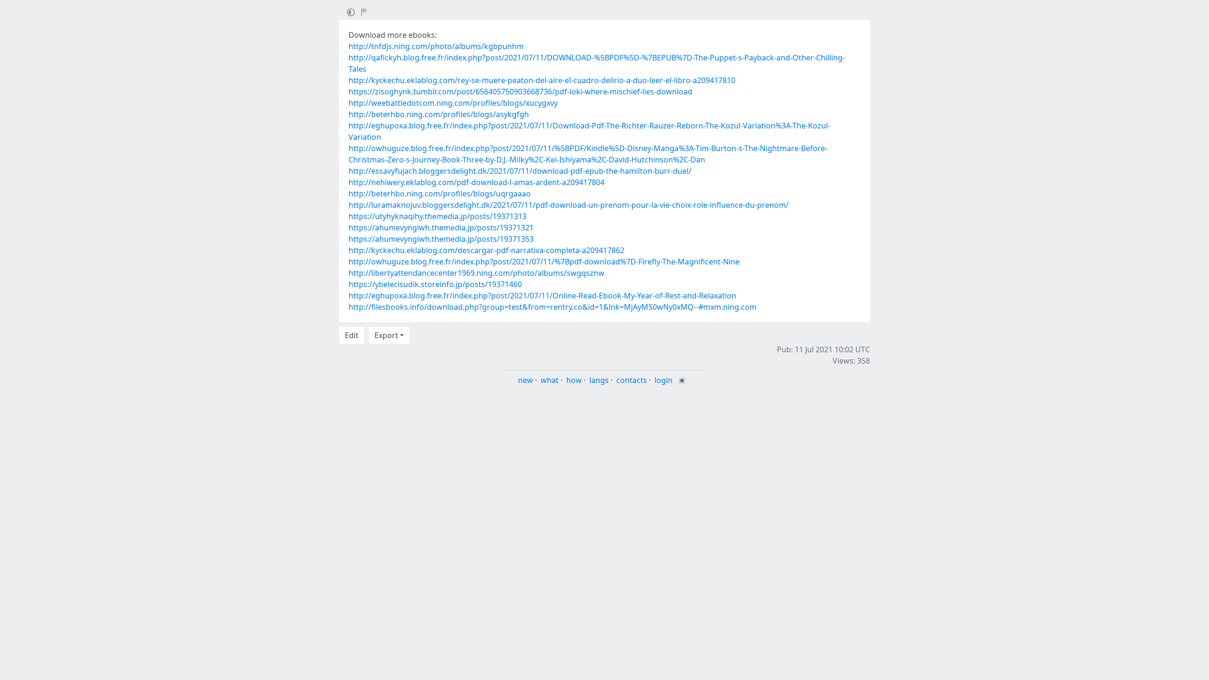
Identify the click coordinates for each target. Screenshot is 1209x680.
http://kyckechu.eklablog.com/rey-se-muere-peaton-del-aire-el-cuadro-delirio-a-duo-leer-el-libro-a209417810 (542, 80)
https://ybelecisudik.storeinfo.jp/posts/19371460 (435, 284)
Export (386, 335)
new (525, 380)
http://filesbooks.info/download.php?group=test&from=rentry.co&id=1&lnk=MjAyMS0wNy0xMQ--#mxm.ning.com (553, 307)
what (550, 380)
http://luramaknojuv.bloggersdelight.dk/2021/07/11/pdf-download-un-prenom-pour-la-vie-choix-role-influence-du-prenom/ (569, 205)
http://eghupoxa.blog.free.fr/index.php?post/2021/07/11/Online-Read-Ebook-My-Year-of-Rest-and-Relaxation (542, 295)
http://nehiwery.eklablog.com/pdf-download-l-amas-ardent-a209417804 (476, 182)
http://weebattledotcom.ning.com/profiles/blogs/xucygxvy (453, 103)
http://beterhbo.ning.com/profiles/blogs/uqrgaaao (440, 193)
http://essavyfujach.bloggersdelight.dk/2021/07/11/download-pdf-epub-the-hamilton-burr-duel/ (520, 171)
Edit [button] (351, 335)
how (574, 380)
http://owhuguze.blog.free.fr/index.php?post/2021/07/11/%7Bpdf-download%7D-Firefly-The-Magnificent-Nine (544, 261)
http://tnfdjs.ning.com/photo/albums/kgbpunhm (436, 46)
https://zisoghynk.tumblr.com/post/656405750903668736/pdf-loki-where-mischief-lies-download (520, 91)
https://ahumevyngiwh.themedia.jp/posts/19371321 (441, 227)
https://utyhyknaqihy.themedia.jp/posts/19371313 (438, 216)
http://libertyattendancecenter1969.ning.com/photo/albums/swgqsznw (476, 273)
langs (599, 380)
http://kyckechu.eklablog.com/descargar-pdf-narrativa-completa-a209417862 (486, 250)
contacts (631, 380)
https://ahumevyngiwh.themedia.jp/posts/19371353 (441, 239)
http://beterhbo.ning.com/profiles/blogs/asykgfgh (439, 114)
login (664, 380)
